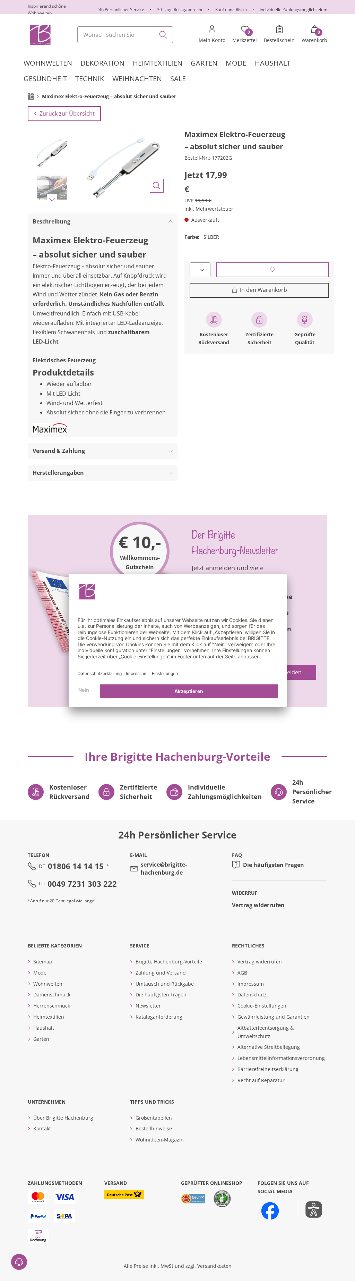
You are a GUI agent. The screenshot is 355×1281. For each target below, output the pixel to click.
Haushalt (43, 1028)
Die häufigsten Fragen (273, 865)
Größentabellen (154, 1117)
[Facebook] (270, 1210)
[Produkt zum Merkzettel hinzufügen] (272, 269)
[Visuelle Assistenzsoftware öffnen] (310, 1209)
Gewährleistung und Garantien (273, 1016)
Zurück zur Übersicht (67, 113)
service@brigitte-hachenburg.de (164, 868)
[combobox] (125, 34)
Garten (41, 1039)
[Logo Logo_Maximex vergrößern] (50, 428)
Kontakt (42, 1128)
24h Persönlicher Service (120, 9)
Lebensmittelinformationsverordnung (281, 1058)
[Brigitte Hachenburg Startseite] (40, 34)
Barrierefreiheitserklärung (267, 1069)
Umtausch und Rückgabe (165, 983)
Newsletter (148, 1005)
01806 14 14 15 (76, 866)
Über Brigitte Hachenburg (63, 1117)
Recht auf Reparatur (261, 1080)
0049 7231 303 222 (82, 883)
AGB (242, 972)
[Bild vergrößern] (157, 186)
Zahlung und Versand (161, 972)
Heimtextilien (48, 1016)
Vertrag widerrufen (258, 905)
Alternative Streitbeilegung (268, 1047)
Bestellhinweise (154, 1128)
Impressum (250, 983)
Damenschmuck (51, 994)
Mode (39, 972)
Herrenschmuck (51, 1005)
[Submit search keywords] (163, 34)
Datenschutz (252, 994)
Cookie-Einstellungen (261, 1005)
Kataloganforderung (159, 1016)
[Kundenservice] (19, 1262)
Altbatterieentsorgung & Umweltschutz (265, 1032)
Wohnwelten (47, 983)
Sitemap (42, 961)
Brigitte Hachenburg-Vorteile (169, 961)
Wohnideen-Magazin (160, 1139)
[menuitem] (47, 63)
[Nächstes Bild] (52, 199)
